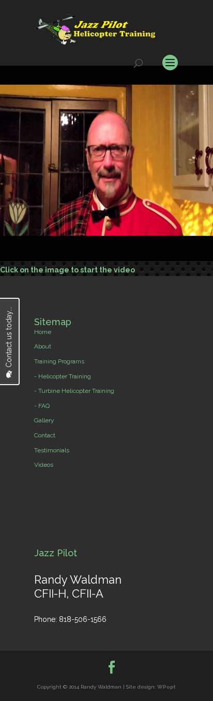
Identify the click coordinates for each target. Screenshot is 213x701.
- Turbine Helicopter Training (74, 390)
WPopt (166, 687)
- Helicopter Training (62, 376)
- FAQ (42, 405)
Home (42, 332)
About (42, 346)
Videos (43, 464)
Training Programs (59, 361)
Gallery (44, 420)
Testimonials (51, 450)
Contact (44, 435)
